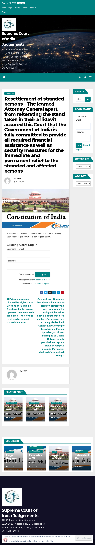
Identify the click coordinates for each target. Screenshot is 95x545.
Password (11, 261)
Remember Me (27, 274)
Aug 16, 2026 (13, 462)
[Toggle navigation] (90, 77)
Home (4, 8)
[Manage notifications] (5, 540)
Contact (24, 8)
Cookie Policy (49, 541)
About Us (33, 8)
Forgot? (86, 145)
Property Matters (33, 447)
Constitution (9, 93)
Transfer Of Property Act (35, 451)
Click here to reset (42, 280)
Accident (10, 452)
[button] (80, 77)
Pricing (17, 8)
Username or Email (15, 249)
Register (79, 150)
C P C (54, 452)
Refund (4, 12)
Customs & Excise (79, 451)
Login (10, 8)
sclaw (18, 178)
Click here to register (41, 284)
